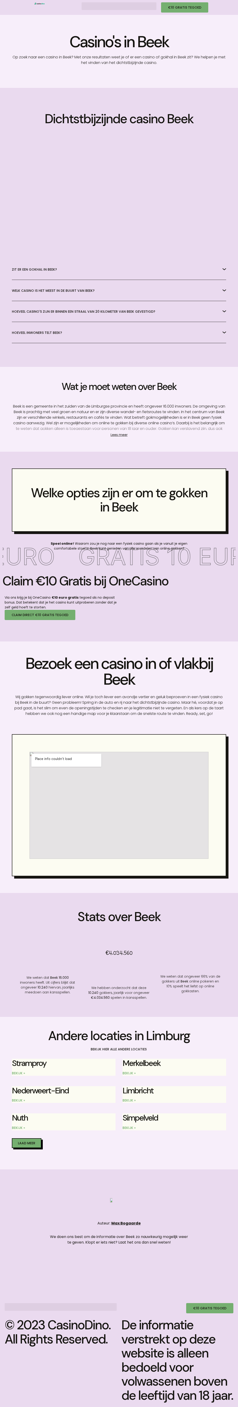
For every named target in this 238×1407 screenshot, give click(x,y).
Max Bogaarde (126, 1223)
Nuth (20, 1117)
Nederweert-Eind (40, 1090)
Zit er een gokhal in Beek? (34, 269)
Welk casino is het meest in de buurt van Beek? (53, 290)
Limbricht (137, 1090)
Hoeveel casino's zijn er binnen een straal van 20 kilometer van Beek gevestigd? (83, 311)
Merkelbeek (141, 1063)
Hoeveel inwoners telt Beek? (37, 332)
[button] (119, 6)
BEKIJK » (18, 1073)
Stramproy (29, 1063)
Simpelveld (140, 1117)
